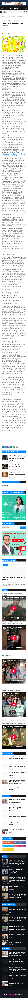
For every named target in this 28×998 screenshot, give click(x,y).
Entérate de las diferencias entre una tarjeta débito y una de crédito (17, 774)
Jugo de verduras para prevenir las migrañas (14, 579)
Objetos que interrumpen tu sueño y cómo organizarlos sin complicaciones (17, 474)
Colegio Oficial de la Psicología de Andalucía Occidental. (13, 155)
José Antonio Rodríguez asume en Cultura (17, 788)
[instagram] (20, 846)
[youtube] (8, 842)
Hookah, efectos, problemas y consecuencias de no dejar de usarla (16, 831)
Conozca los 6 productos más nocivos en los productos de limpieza (16, 466)
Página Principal (5, 16)
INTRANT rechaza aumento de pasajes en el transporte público (17, 935)
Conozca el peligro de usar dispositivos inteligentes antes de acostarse (17, 766)
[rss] (8, 849)
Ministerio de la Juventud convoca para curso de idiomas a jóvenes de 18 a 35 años (17, 816)
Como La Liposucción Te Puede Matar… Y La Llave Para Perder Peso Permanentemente (17, 781)
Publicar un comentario (7, 488)
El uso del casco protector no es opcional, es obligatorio (17, 941)
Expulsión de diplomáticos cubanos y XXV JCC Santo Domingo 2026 (16, 871)
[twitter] (8, 846)
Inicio (7, 992)
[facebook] (20, 842)
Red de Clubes (13, 992)
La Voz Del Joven (14, 8)
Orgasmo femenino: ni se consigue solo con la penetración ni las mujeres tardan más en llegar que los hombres (17, 458)
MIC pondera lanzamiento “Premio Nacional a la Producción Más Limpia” (17, 758)
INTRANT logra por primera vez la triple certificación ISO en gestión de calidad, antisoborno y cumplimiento (17, 896)
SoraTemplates (11, 994)
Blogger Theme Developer (17, 995)
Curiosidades (12, 16)
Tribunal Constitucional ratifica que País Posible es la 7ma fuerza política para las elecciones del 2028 (17, 879)
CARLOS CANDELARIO (7, 29)
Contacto (20, 992)
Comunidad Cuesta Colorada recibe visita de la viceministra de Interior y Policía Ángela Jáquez (17, 928)
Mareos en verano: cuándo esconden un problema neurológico (16, 888)
